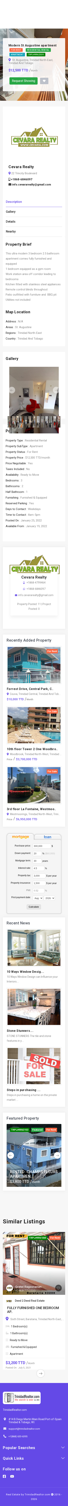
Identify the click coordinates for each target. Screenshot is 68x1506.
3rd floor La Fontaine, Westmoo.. (31, 809)
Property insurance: (21, 883)
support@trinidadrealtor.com (24, 1428)
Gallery (10, 211)
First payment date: (21, 897)
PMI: (28, 890)
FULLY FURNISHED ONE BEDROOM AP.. (33, 1310)
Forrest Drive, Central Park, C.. (30, 689)
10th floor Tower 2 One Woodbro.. (32, 749)
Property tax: (24, 875)
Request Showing (23, 81)
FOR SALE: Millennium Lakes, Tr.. (29, 1174)
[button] (10, 390)
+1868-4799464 (36, 582)
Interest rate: (24, 868)
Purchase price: (23, 845)
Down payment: (23, 853)
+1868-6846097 (21, 179)
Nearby (11, 231)
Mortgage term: (23, 860)
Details (10, 221)
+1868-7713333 (25, 1290)
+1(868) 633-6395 (17, 1436)
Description (14, 202)
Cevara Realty (34, 577)
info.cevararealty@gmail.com (31, 184)
